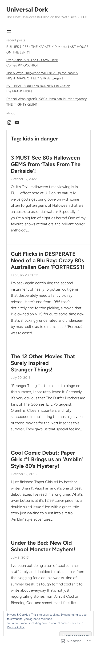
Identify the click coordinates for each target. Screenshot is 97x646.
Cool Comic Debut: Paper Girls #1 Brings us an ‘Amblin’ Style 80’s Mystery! (47, 459)
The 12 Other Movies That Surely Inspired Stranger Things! (43, 363)
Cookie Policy (15, 627)
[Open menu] (9, 31)
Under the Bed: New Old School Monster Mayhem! (43, 546)
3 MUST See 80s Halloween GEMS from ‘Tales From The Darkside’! (46, 164)
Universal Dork (27, 9)
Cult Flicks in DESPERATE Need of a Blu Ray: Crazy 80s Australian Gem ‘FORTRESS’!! (47, 260)
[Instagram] (9, 122)
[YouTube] (17, 122)
